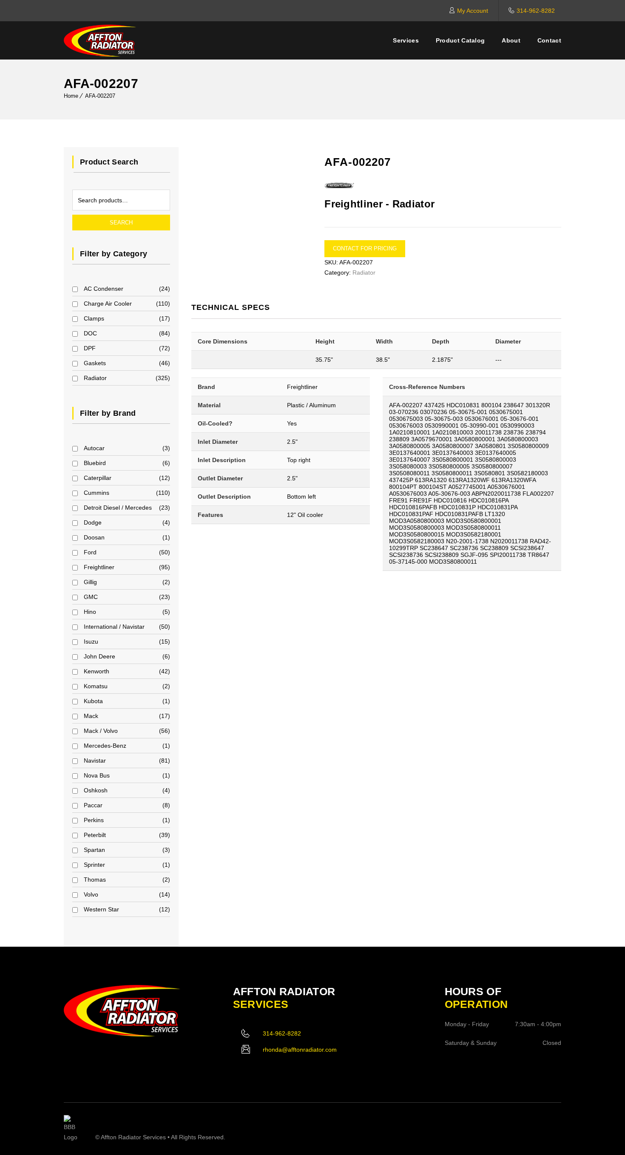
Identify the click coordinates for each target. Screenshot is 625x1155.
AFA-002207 (100, 96)
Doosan (94, 537)
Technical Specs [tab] (230, 307)
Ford (90, 552)
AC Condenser (103, 288)
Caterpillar (97, 477)
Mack (91, 715)
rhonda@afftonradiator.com (300, 1049)
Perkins (94, 820)
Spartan (94, 849)
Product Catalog (460, 40)
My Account (472, 10)
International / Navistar (114, 626)
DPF (90, 348)
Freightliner (99, 567)
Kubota (93, 701)
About (511, 40)
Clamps (94, 318)
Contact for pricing (365, 248)
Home (71, 96)
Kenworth (96, 671)
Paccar (93, 805)
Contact (549, 40)
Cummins (96, 492)
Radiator (95, 378)
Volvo (91, 894)
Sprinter (94, 864)
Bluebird (95, 463)
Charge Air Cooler (108, 303)
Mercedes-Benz (105, 745)
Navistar (95, 760)
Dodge (93, 522)
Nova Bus (97, 775)
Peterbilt (95, 834)
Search (121, 222)
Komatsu (96, 686)
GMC (91, 596)
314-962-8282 (536, 10)
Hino (90, 611)
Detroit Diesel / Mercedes (118, 507)
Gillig (90, 582)
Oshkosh (96, 790)
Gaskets (95, 363)
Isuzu (91, 641)
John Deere (99, 656)
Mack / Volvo (101, 730)
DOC (90, 333)
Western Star (101, 909)
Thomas (95, 879)
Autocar (94, 448)
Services (405, 40)
